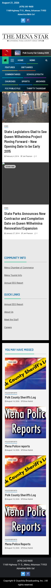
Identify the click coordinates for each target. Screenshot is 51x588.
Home (20, 60)
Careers (8, 327)
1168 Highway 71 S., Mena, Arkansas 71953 (26, 10)
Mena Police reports (17, 446)
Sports (26, 81)
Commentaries (12, 74)
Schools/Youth (35, 74)
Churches (10, 81)
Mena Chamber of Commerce (19, 267)
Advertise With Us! (26, 14)
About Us (8, 312)
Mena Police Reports (17, 544)
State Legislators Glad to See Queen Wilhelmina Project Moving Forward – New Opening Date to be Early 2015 (25, 141)
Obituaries (27, 67)
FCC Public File (12, 88)
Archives (40, 81)
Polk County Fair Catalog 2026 (36, 53)
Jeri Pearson (28, 156)
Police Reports (11, 393)
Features (10, 67)
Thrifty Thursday (36, 88)
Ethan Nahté (28, 401)
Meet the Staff (11, 319)
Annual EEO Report (13, 283)
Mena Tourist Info (13, 275)
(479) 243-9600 (26, 7)
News (32, 60)
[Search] (46, 60)
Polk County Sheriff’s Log (20, 397)
